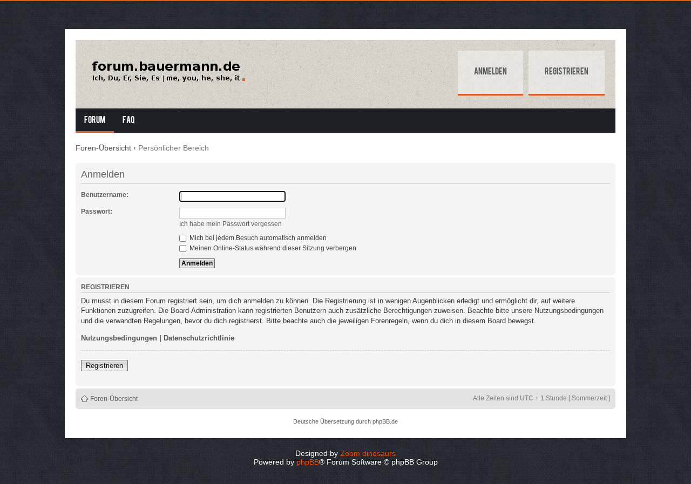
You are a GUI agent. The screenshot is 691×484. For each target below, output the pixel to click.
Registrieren (566, 72)
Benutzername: (104, 195)
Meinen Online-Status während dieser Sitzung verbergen (272, 248)
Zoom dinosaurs (368, 453)
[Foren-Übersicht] (168, 71)
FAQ (129, 121)
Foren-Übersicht (103, 148)
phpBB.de (385, 421)
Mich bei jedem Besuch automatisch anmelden (257, 238)
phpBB (307, 462)
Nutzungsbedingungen (119, 338)
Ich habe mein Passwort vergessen (230, 224)
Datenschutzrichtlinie (199, 338)
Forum (94, 121)
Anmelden (490, 72)
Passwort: (96, 211)
